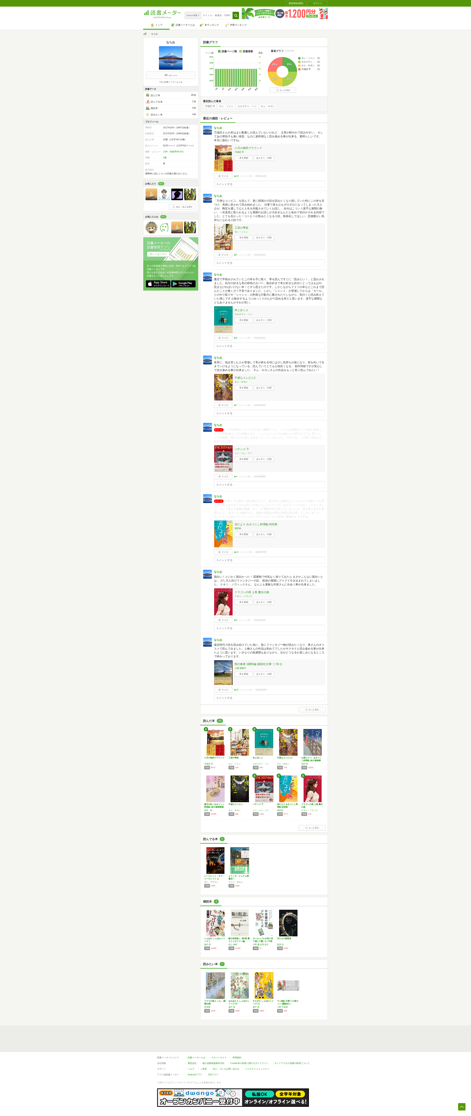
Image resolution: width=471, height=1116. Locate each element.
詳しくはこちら (158, 254)
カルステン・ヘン (247, 106)
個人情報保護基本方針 (213, 1063)
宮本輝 (207, 1007)
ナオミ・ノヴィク (243, 596)
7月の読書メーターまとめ (171, 82)
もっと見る (285, 90)
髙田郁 (238, 528)
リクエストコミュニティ (257, 1069)
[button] (236, 15)
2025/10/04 (259, 405)
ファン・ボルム (236, 882)
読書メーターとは (196, 1057)
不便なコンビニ (236, 804)
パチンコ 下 (242, 449)
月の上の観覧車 (284, 938)
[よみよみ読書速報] (151, 232)
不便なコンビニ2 (245, 377)
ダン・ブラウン (211, 882)
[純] (190, 199)
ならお (218, 127)
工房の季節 (241, 227)
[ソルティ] (164, 199)
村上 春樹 (233, 944)
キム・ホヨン (268, 106)
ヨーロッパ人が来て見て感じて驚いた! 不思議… (263, 941)
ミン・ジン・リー (243, 453)
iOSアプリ (213, 1075)
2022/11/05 (259, 620)
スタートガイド (219, 1057)
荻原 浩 (280, 944)
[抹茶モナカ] (177, 199)
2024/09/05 (259, 476)
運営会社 (192, 1063)
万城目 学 (210, 106)
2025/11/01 (261, 176)
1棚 (165, 157)
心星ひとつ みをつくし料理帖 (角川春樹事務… (311, 760)
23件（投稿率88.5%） (174, 151)
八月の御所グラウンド (248, 147)
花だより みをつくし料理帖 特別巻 (256, 524)
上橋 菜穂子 (240, 668)
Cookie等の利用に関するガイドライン (249, 1063)
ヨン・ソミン (226, 106)
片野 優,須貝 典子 (261, 944)
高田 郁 (304, 764)
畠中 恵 (207, 944)
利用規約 (237, 1057)
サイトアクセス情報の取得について (292, 1063)
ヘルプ (191, 1069)
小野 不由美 (282, 1007)
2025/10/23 (259, 338)
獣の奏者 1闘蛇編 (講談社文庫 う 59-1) (258, 664)
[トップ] (144, 34)
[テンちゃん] (151, 199)
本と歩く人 (241, 310)
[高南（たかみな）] (164, 232)
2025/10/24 (259, 255)
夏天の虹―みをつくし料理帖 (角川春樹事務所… (214, 807)
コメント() (246, 176)
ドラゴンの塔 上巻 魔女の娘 (252, 592)
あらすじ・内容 (264, 158)
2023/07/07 (261, 552)
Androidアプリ (195, 1075)
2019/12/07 (261, 690)
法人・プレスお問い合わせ (226, 1069)
